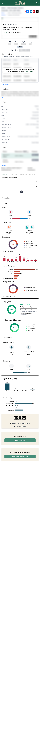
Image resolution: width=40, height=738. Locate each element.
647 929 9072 (26, 423)
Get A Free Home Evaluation (20, 456)
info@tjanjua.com (21, 426)
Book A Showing (20, 440)
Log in (5, 32)
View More (5, 84)
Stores (22, 174)
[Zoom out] (36, 184)
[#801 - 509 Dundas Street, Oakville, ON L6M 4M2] (21, 192)
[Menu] (2, 3)
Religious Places (30, 174)
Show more (4, 98)
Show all (3, 165)
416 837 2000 (16, 423)
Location (4, 174)
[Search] (37, 3)
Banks (16, 174)
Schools (11, 174)
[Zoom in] (36, 181)
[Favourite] (25, 11)
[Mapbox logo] (6, 198)
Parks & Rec (13, 177)
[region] (20, 189)
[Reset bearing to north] (36, 186)
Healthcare (4, 177)
